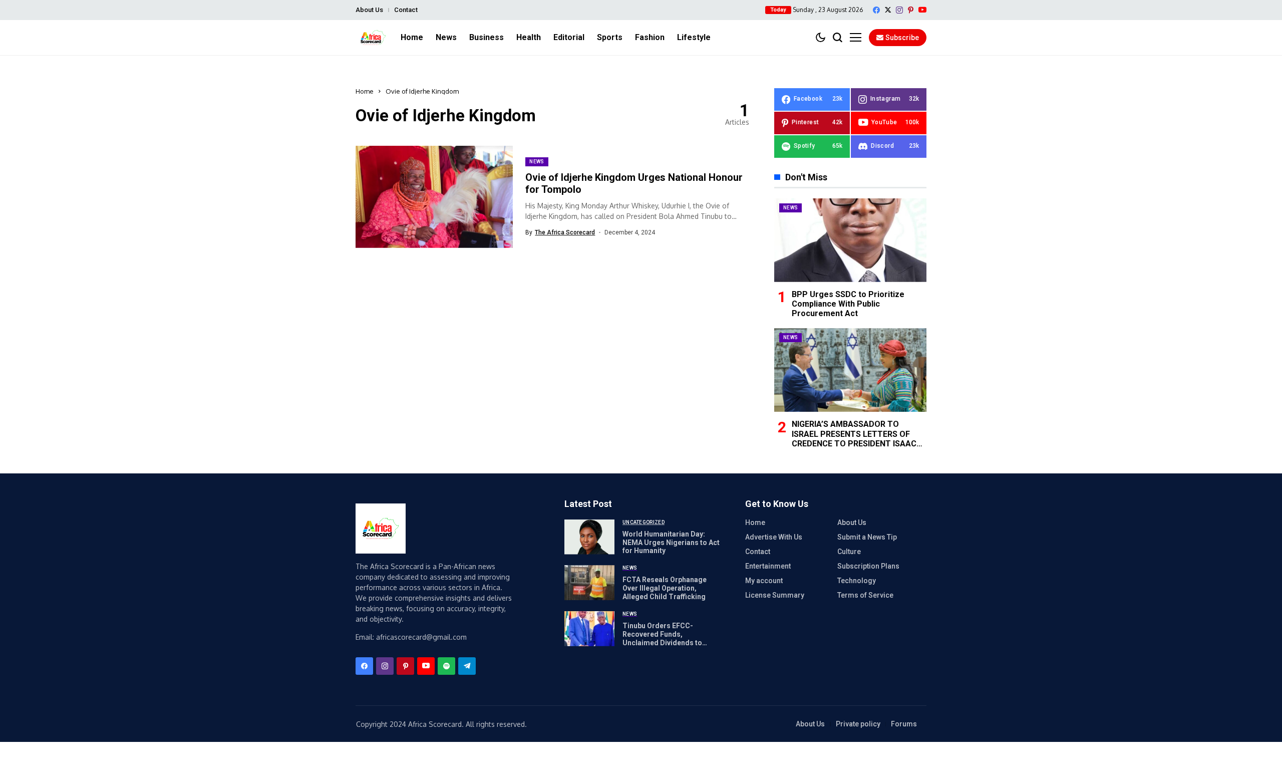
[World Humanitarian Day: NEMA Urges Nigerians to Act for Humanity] (589, 537)
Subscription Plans (868, 566)
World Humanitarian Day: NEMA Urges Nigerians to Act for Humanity (671, 542)
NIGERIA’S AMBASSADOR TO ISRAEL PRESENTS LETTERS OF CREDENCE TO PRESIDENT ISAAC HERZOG (854, 438)
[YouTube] (922, 10)
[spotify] (446, 666)
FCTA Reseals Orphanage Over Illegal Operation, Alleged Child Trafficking (664, 588)
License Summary (774, 595)
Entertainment (768, 566)
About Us (369, 10)
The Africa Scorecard (565, 232)
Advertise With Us (773, 537)
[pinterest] (910, 10)
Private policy (858, 724)
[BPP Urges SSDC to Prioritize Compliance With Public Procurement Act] (850, 240)
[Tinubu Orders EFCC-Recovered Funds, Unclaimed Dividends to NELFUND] (589, 628)
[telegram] (467, 666)
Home (365, 91)
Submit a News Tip (867, 537)
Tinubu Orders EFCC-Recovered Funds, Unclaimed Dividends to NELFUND (662, 638)
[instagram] (899, 10)
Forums (904, 724)
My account (764, 581)
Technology (856, 581)
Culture (849, 552)
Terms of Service (865, 595)
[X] (888, 10)
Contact (406, 10)
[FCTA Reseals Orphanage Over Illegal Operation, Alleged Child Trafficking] (589, 582)
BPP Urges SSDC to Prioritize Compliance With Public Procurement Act (848, 304)
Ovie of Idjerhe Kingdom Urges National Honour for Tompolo (634, 183)
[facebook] (876, 10)
